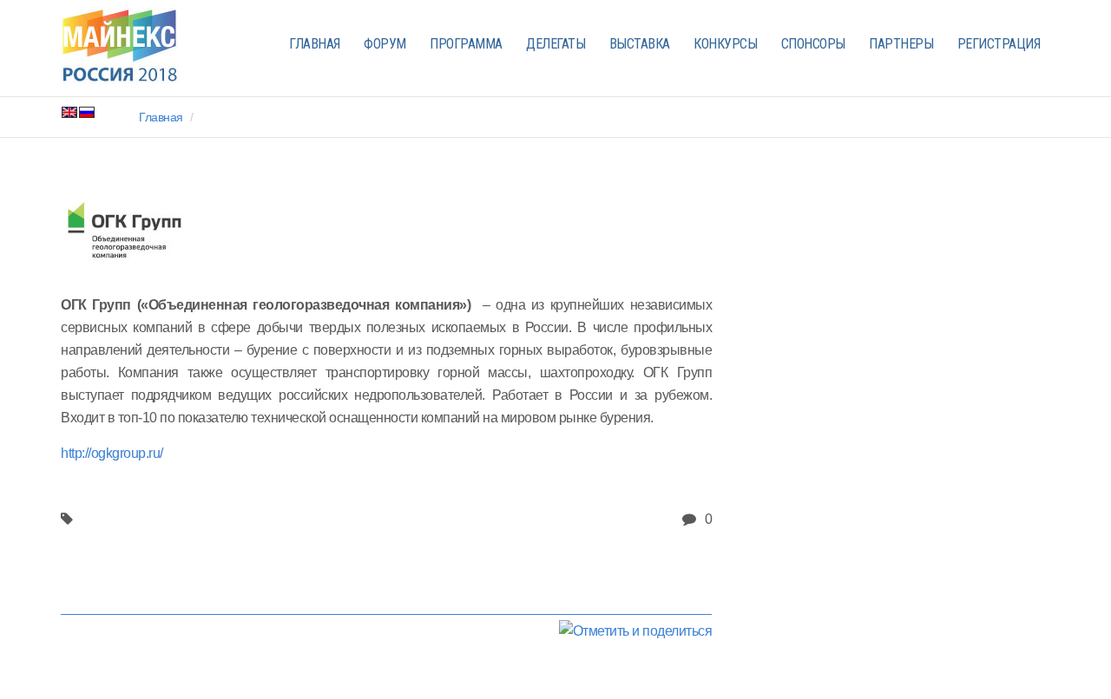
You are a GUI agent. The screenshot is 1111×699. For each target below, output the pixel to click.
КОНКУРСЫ (725, 44)
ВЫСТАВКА (639, 44)
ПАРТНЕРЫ (901, 44)
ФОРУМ (385, 44)
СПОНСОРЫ (813, 44)
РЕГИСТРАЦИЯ (999, 44)
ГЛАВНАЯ (314, 44)
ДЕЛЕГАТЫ (555, 44)
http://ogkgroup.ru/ (112, 453)
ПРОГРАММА (466, 44)
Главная (161, 117)
